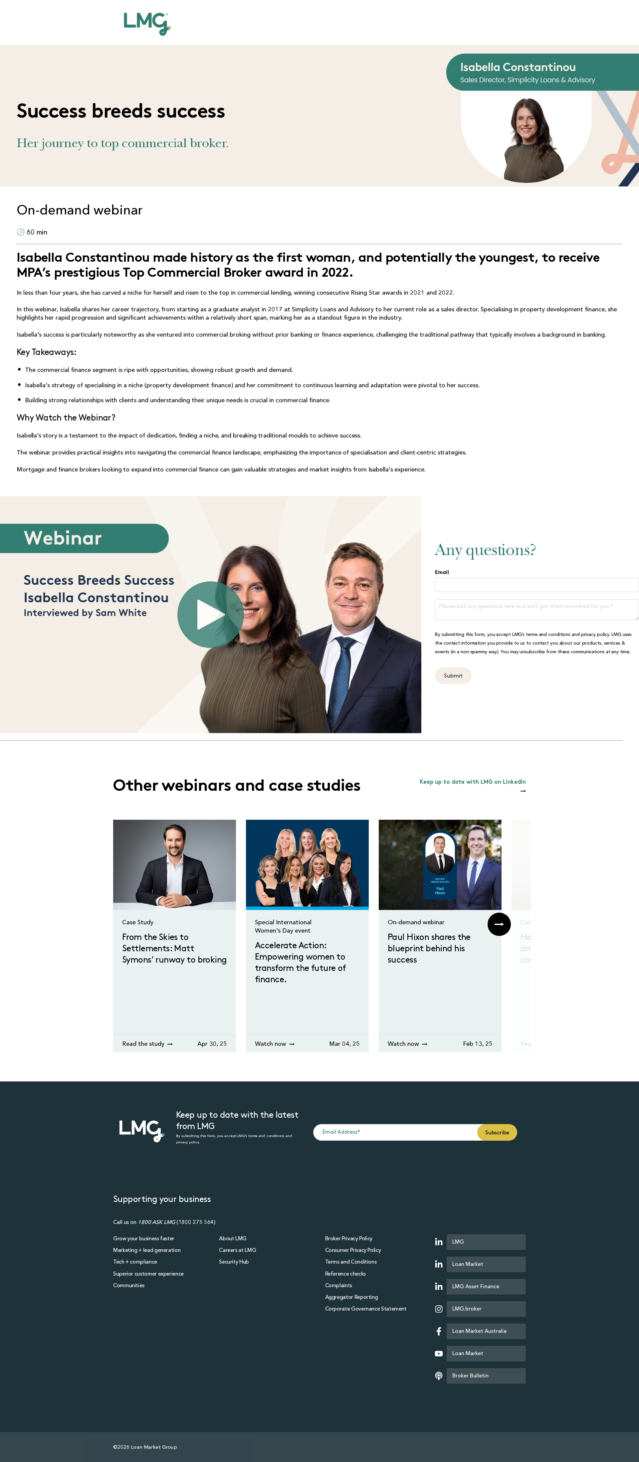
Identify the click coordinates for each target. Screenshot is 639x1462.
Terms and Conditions (351, 1262)
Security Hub (234, 1262)
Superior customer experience (148, 1274)
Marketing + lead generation (146, 1250)
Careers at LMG (237, 1250)
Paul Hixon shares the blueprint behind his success (429, 949)
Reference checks (345, 1274)
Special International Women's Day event (283, 926)
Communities (128, 1285)
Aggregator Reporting (351, 1297)
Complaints (338, 1285)
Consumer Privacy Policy (353, 1250)
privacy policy (595, 634)
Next (499, 924)
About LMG (233, 1238)
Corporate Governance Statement (366, 1309)
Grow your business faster (143, 1238)
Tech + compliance (135, 1262)
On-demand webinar (416, 922)
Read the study (144, 1044)
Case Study (137, 922)
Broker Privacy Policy (348, 1238)
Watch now (271, 1044)
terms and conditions (548, 634)
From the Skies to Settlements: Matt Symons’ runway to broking (174, 949)
